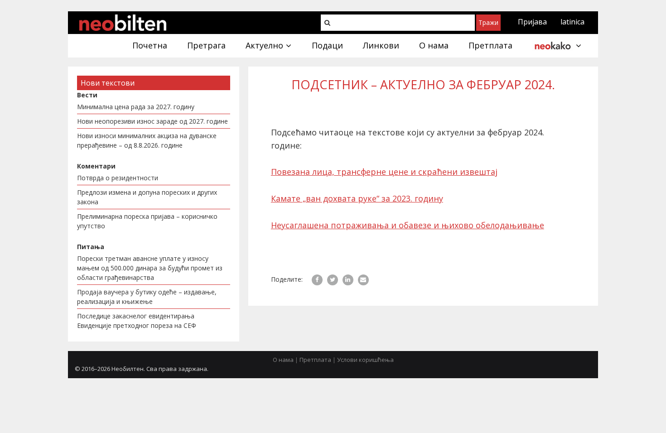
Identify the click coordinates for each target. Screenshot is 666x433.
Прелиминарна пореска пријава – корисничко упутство (147, 221)
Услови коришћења (365, 360)
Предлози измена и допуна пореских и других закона (147, 197)
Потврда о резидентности (117, 177)
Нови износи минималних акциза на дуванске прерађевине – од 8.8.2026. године (147, 140)
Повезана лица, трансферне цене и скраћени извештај (384, 171)
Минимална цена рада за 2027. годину (135, 106)
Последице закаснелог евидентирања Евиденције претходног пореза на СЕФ (136, 321)
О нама (283, 360)
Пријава (532, 22)
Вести (87, 95)
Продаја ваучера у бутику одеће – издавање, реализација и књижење (147, 297)
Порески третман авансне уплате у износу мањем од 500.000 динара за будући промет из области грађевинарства (149, 268)
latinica (572, 22)
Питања (90, 246)
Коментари (96, 166)
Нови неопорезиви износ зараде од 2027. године (152, 121)
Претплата (315, 360)
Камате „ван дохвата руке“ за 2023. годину (357, 198)
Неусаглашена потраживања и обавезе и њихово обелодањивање (407, 225)
